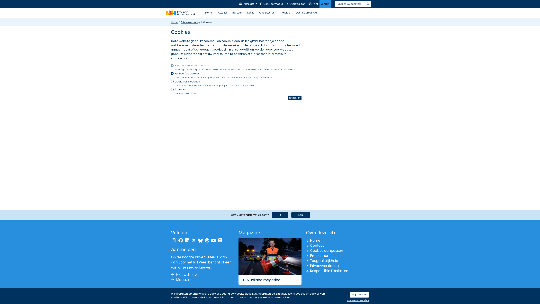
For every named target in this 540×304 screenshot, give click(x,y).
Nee (300, 215)
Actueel (222, 13)
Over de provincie (306, 13)
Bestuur (237, 13)
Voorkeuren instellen (358, 300)
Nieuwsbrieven (188, 274)
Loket (250, 13)
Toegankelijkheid (324, 260)
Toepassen (294, 98)
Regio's (285, 13)
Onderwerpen (267, 13)
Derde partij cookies (187, 81)
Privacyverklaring (190, 22)
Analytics (180, 89)
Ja (280, 215)
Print (315, 4)
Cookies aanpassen (326, 250)
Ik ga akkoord (359, 295)
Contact (325, 4)
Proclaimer (319, 255)
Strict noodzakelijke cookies (192, 65)
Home (208, 13)
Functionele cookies (187, 73)
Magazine (184, 279)
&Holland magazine (263, 280)
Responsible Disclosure (329, 271)
